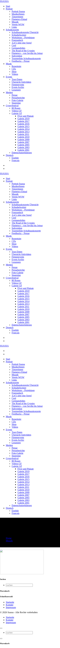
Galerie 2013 (23, 131)
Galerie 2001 (23, 150)
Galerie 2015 (23, 126)
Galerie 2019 (23, 118)
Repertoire (16, 66)
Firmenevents (18, 84)
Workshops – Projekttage (23, 37)
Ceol (14, 45)
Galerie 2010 (23, 137)
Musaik (15, 22)
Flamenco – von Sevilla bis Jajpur (27, 53)
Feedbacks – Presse (21, 61)
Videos (15, 74)
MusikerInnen (18, 14)
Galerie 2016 (23, 124)
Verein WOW (18, 24)
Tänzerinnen (17, 16)
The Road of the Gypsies (23, 50)
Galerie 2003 (23, 147)
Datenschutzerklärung (22, 152)
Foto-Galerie (17, 100)
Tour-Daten (17, 79)
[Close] (1, 628)
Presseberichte (18, 97)
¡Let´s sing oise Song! (22, 43)
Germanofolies (18, 48)
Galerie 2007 (23, 142)
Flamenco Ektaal (19, 19)
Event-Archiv (18, 87)
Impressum (11, 607)
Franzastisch (17, 40)
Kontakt (9, 605)
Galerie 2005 (23, 145)
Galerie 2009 (23, 139)
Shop (14, 71)
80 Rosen (16, 108)
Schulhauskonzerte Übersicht (25, 32)
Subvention (17, 56)
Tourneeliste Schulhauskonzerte (26, 58)
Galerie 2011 (23, 134)
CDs (14, 69)
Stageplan (16, 103)
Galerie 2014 (23, 129)
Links (14, 27)
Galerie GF (17, 113)
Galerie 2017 (23, 121)
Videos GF (17, 111)
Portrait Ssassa (18, 11)
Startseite (10, 602)
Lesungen (16, 90)
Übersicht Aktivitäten (21, 82)
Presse (14, 95)
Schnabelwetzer (19, 35)
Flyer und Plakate (25, 116)
